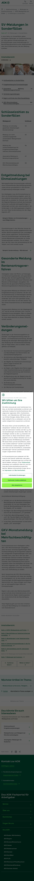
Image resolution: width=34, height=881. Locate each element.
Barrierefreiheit (20, 470)
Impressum (8, 470)
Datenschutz (26, 462)
